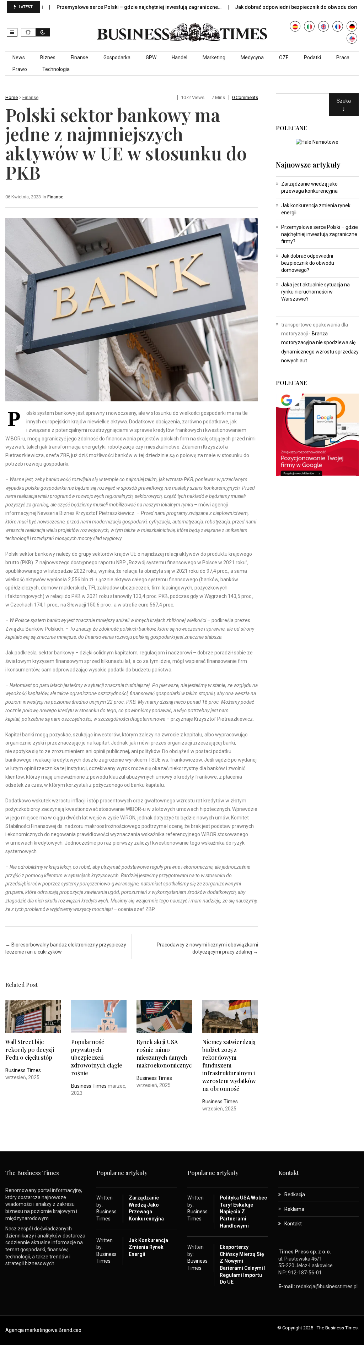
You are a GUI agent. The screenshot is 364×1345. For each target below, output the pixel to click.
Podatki (312, 57)
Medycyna (252, 57)
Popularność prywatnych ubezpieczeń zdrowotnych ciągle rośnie (96, 1057)
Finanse (79, 57)
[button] (12, 32)
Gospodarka (116, 57)
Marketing (214, 57)
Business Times (23, 1070)
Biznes (47, 57)
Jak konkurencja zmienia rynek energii (148, 1247)
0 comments (245, 97)
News (18, 57)
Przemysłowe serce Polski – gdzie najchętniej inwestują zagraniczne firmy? (319, 234)
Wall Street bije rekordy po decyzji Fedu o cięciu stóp (29, 1049)
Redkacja (294, 1194)
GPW (151, 57)
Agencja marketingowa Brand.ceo (43, 1330)
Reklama (294, 1209)
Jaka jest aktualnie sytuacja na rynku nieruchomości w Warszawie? (315, 292)
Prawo (19, 69)
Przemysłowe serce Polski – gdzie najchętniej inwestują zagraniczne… (111, 7)
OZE (284, 57)
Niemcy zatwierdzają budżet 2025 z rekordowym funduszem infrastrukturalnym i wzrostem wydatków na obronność (229, 1065)
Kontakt (293, 1223)
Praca (342, 57)
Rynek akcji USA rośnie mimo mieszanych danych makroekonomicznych (165, 1053)
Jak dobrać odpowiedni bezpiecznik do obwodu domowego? (278, 7)
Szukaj (344, 104)
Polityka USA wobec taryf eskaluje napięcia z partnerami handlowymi (243, 1211)
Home (11, 97)
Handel (179, 57)
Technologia (56, 69)
